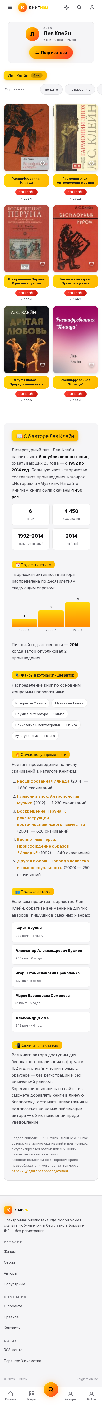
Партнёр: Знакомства (22, 1361)
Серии (9, 1262)
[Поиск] (79, 7)
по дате (51, 89)
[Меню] (10, 7)
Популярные (14, 1284)
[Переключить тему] (66, 7)
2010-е (78, 630)
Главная (10, 1399)
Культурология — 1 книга (35, 736)
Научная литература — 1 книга (39, 714)
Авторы (70, 1399)
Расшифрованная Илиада (43, 781)
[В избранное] (43, 163)
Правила (11, 1317)
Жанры (31, 1399)
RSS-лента (13, 1350)
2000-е (51, 630)
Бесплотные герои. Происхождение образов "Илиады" (43, 846)
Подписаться (54, 52)
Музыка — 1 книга (69, 703)
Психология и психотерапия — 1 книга (46, 725)
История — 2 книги (30, 703)
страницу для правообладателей (40, 1171)
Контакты (12, 1328)
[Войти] (92, 7)
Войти (91, 1399)
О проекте (13, 1306)
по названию (79, 89)
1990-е (24, 630)
